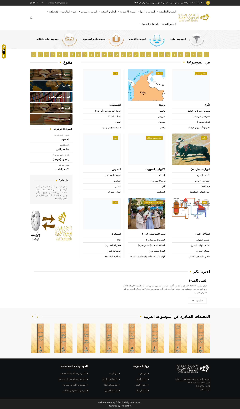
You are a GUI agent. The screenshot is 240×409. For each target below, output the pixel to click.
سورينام (161, 116)
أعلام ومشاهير (201, 74)
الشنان (118, 122)
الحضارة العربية (150, 24)
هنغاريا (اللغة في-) (113, 245)
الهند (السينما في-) (157, 251)
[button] (37, 316)
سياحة (159, 74)
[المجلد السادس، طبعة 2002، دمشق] (132, 338)
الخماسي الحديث (202, 181)
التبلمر (118, 186)
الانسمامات (115, 105)
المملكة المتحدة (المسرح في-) (151, 245)
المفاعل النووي (202, 233)
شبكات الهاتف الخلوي (200, 245)
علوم (115, 138)
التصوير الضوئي (203, 240)
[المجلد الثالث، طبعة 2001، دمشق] (201, 338)
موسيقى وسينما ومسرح (153, 202)
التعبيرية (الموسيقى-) (155, 240)
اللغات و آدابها (147, 11)
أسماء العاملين (110, 391)
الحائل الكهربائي (114, 192)
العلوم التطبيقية (167, 11)
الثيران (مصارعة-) (200, 169)
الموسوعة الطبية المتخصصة (72, 373)
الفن (163, 186)
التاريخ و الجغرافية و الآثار (60, 155)
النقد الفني (160, 192)
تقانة (204, 202)
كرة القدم (206, 186)
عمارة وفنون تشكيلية (154, 138)
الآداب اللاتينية (64, 145)
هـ (46, 54)
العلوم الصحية (108, 11)
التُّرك (207, 105)
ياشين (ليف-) (198, 280)
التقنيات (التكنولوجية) (61, 135)
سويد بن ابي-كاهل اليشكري (198, 111)
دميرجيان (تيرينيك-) (201, 116)
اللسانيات (116, 233)
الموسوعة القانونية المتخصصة (72, 379)
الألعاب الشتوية (203, 175)
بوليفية (162, 111)
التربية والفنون (89, 11)
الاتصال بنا (141, 391)
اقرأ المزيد (199, 301)
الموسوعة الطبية (178, 39)
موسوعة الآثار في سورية (94, 39)
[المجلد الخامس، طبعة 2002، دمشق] (155, 338)
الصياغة (162, 175)
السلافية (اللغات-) (113, 256)
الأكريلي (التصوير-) (155, 169)
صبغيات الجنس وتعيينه (111, 127)
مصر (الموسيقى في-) (153, 233)
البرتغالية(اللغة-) (114, 251)
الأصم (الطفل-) (62, 169)
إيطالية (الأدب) (62, 149)
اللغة (119, 240)
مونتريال (161, 122)
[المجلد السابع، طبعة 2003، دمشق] (109, 338)
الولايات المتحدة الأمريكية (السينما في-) (147, 256)
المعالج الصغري (203, 251)
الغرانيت (117, 181)
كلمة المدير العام (110, 379)
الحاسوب (65, 139)
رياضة (204, 138)
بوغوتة (162, 105)
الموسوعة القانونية (137, 39)
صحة (115, 74)
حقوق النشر (141, 385)
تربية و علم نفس (63, 165)
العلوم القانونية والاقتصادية (63, 11)
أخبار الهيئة (141, 379)
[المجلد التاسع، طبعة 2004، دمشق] (63, 338)
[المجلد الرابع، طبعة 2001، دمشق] (178, 338)
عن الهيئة (113, 373)
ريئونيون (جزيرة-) (61, 159)
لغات (115, 202)
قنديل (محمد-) (203, 122)
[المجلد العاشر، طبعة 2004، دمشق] (41, 338)
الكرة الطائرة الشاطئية (200, 192)
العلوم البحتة (169, 24)
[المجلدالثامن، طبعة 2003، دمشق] (86, 338)
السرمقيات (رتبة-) (113, 175)
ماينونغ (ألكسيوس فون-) (199, 127)
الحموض (116, 169)
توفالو (162, 127)
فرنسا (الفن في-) (157, 181)
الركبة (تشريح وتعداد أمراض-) (108, 111)
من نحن (142, 373)
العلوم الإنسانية (128, 11)
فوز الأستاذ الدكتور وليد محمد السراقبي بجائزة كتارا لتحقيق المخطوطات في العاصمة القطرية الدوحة (155, 3)
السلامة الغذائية (114, 116)
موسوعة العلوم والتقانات (47, 39)
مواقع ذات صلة (110, 385)
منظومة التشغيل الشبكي (199, 256)
